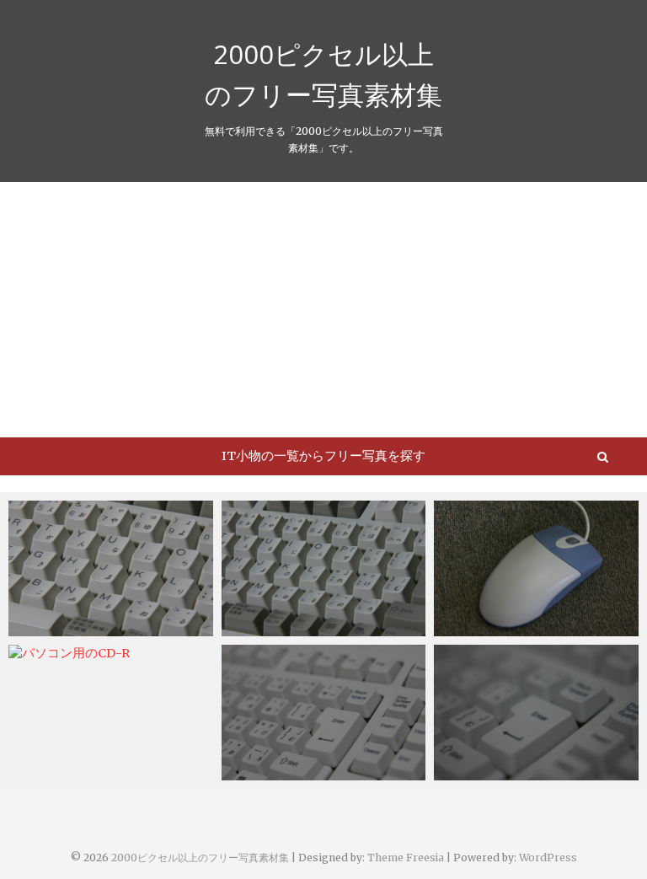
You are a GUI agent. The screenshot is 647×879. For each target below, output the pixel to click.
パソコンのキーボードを (307, 772)
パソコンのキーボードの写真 (320, 627)
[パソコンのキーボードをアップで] (110, 568)
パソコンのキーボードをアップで (107, 618)
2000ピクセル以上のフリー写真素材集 (323, 74)
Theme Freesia (405, 857)
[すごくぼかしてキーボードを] (536, 712)
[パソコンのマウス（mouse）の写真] (536, 568)
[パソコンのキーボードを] (324, 712)
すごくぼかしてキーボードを (533, 772)
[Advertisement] (323, 308)
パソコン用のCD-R (78, 654)
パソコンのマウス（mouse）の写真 (535, 618)
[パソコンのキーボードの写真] (324, 568)
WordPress (548, 857)
